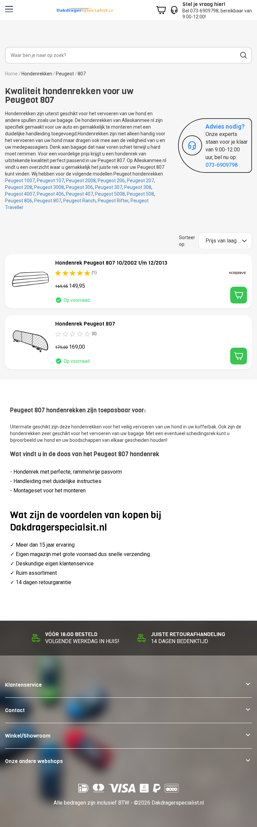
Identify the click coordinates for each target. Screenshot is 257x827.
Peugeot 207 (140, 180)
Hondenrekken (36, 73)
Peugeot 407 (79, 194)
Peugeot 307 (108, 187)
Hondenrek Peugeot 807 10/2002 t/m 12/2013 (111, 262)
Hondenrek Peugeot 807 (85, 323)
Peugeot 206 (111, 180)
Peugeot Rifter (113, 200)
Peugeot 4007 (20, 194)
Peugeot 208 (18, 187)
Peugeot (65, 73)
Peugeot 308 (137, 187)
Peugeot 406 (50, 194)
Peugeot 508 (140, 194)
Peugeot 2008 (81, 180)
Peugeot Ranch (79, 200)
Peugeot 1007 (20, 180)
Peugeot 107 (50, 180)
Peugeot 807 (47, 200)
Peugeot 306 (79, 187)
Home (11, 73)
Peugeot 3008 (49, 187)
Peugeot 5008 (110, 194)
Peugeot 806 (18, 200)
